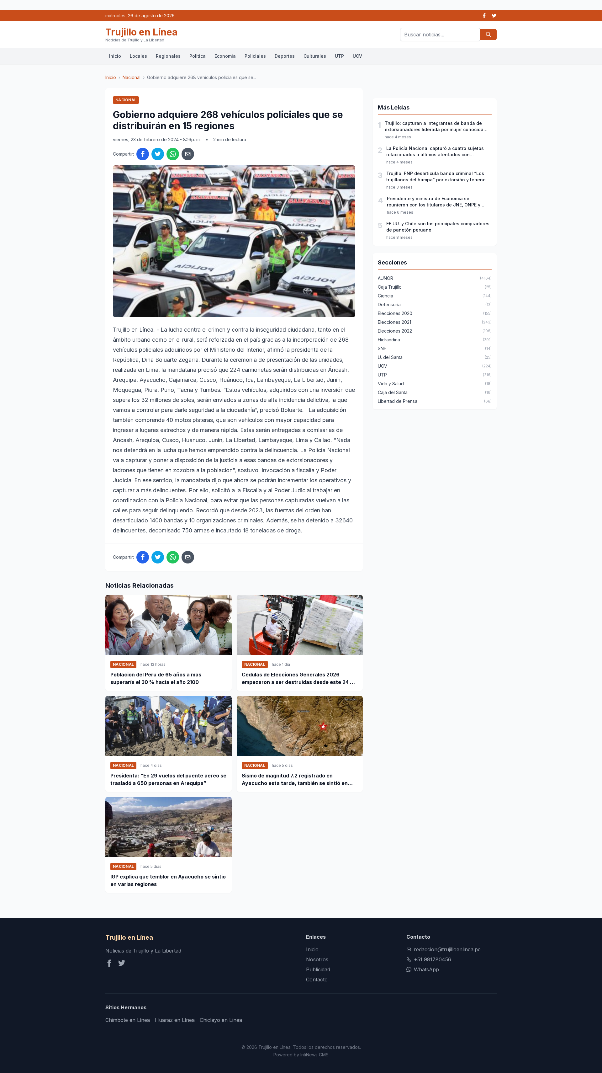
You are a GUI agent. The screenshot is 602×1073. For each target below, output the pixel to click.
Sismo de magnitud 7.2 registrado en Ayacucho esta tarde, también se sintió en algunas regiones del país (295, 779)
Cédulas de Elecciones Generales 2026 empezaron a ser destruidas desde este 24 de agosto (299, 678)
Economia (225, 56)
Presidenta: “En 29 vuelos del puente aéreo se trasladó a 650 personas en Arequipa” (168, 779)
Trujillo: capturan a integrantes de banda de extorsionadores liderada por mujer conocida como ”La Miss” (434, 126)
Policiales (255, 56)
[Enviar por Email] (188, 154)
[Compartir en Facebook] (142, 154)
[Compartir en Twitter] (157, 154)
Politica (197, 56)
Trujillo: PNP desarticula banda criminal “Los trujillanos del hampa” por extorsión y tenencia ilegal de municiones (437, 177)
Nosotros (317, 959)
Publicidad (318, 969)
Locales (138, 56)
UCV (357, 56)
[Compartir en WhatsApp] (172, 154)
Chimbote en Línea (127, 1020)
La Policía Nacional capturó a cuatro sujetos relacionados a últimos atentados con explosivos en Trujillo (435, 152)
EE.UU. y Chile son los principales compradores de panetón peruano (437, 226)
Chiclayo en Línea (221, 1020)
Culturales (315, 56)
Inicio (115, 56)
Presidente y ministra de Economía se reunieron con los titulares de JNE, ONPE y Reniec (433, 202)
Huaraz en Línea (175, 1020)
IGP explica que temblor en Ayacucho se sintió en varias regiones (168, 880)
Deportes (285, 56)
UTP (339, 56)
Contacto (317, 979)
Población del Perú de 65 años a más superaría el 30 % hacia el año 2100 (155, 678)
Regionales (168, 56)
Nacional (131, 77)
